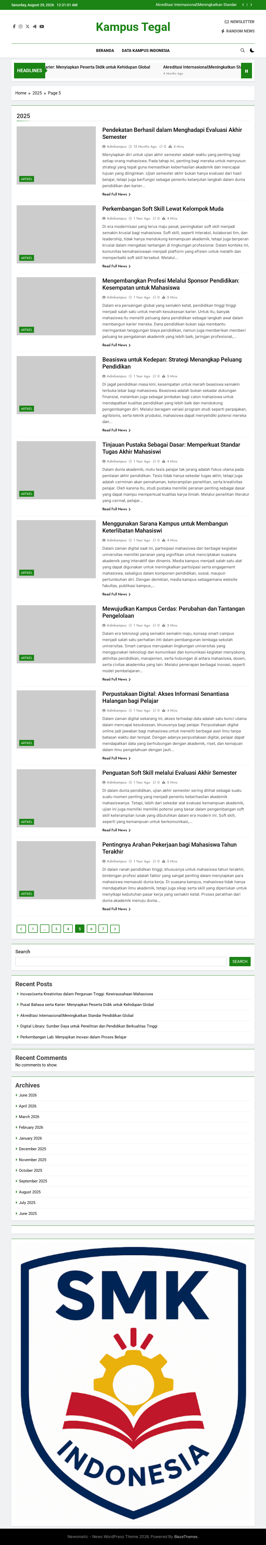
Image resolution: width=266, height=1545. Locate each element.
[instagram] (20, 27)
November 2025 (32, 1160)
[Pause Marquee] (246, 70)
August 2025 (30, 1192)
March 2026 (29, 1116)
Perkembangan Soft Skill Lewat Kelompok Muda (163, 209)
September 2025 (33, 1181)
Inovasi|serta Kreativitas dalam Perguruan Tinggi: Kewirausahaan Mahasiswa (86, 994)
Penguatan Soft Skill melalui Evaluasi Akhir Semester (169, 773)
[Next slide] (251, 5)
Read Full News (114, 194)
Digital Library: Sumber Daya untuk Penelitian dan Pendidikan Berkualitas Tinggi (194, 5)
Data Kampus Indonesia (146, 50)
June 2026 (28, 1095)
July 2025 (27, 1202)
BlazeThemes (186, 1536)
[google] (34, 27)
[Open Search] (243, 50)
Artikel (26, 179)
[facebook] (14, 27)
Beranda (105, 50)
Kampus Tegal (133, 27)
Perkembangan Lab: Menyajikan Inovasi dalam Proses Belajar (73, 1037)
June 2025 (28, 1213)
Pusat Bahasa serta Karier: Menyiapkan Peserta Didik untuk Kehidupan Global (87, 1004)
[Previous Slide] (243, 5)
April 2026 (27, 1106)
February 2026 (31, 1127)
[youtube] (42, 27)
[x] (27, 27)
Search (22, 951)
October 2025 (30, 1170)
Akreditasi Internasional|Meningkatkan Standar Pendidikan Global (189, 67)
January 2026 (30, 1138)
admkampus (117, 146)
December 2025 (32, 1149)
